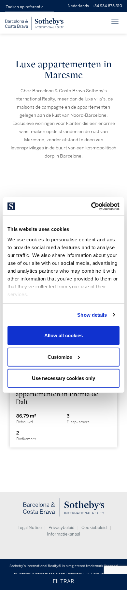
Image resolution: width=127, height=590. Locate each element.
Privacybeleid (62, 528)
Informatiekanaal (63, 534)
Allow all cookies (63, 335)
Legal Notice (30, 528)
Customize (60, 356)
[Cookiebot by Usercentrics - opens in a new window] (91, 206)
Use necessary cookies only (63, 378)
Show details (92, 314)
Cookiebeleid (94, 528)
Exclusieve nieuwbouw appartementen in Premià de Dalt (57, 394)
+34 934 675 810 (107, 6)
